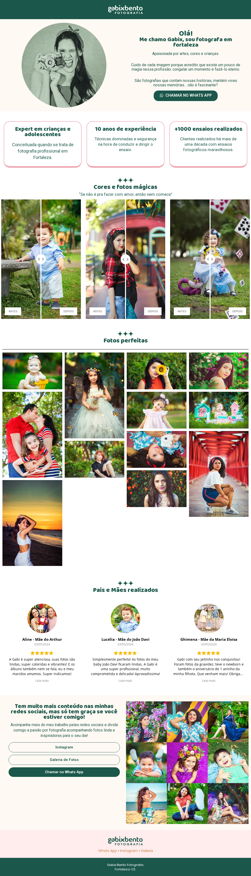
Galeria (147, 850)
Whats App (107, 850)
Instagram (129, 850)
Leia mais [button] (42, 681)
